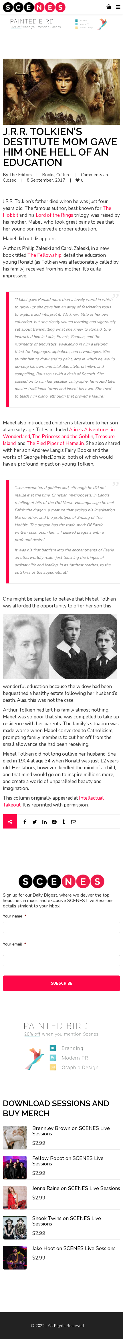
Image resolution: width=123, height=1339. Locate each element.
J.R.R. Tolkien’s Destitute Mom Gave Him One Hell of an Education (60, 146)
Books (48, 175)
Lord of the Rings (54, 215)
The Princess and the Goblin (62, 436)
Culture (63, 175)
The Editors (20, 175)
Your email (14, 944)
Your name (14, 916)
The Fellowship (44, 255)
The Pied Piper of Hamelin (55, 443)
